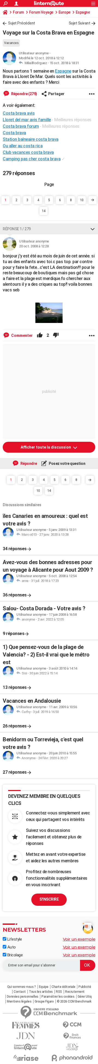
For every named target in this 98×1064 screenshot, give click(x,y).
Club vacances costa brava (28, 152)
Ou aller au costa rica (22, 145)
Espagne (83, 12)
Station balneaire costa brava (31, 139)
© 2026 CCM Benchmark (74, 1001)
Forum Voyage (41, 12)
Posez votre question (66, 463)
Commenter (21, 335)
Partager (56, 94)
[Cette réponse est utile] (39, 335)
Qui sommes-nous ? (21, 987)
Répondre (28, 463)
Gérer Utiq (85, 996)
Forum (18, 12)
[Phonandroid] (72, 1057)
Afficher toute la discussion (46, 447)
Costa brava (14, 132)
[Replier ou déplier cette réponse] (92, 229)
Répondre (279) (23, 94)
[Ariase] (26, 1058)
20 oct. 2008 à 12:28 (33, 246)
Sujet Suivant (79, 23)
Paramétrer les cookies (57, 996)
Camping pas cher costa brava (31, 158)
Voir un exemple (79, 939)
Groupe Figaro (44, 1001)
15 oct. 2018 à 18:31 (64, 63)
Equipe (43, 987)
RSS (59, 992)
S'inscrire (49, 899)
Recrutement (75, 992)
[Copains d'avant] (26, 1047)
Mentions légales (19, 1001)
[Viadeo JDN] (72, 1047)
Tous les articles (41, 992)
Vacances (11, 43)
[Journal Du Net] (26, 1035)
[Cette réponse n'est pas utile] (55, 335)
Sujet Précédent (21, 23)
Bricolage (14, 955)
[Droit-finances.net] (72, 1036)
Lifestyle (14, 939)
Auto (11, 947)
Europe (65, 12)
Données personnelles (22, 996)
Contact (20, 992)
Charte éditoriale (63, 987)
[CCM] (72, 1025)
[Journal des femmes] (26, 1025)
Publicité (84, 987)
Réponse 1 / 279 (17, 229)
